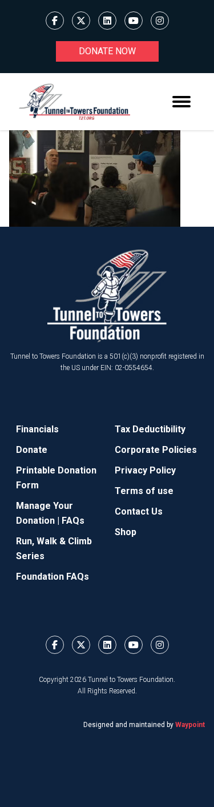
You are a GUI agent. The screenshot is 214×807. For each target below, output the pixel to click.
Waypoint (190, 725)
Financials (37, 429)
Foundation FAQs (52, 576)
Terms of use (144, 490)
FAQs (73, 520)
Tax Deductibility (150, 429)
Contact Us (139, 511)
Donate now (107, 51)
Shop (125, 532)
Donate (31, 449)
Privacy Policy (145, 470)
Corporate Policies (156, 449)
